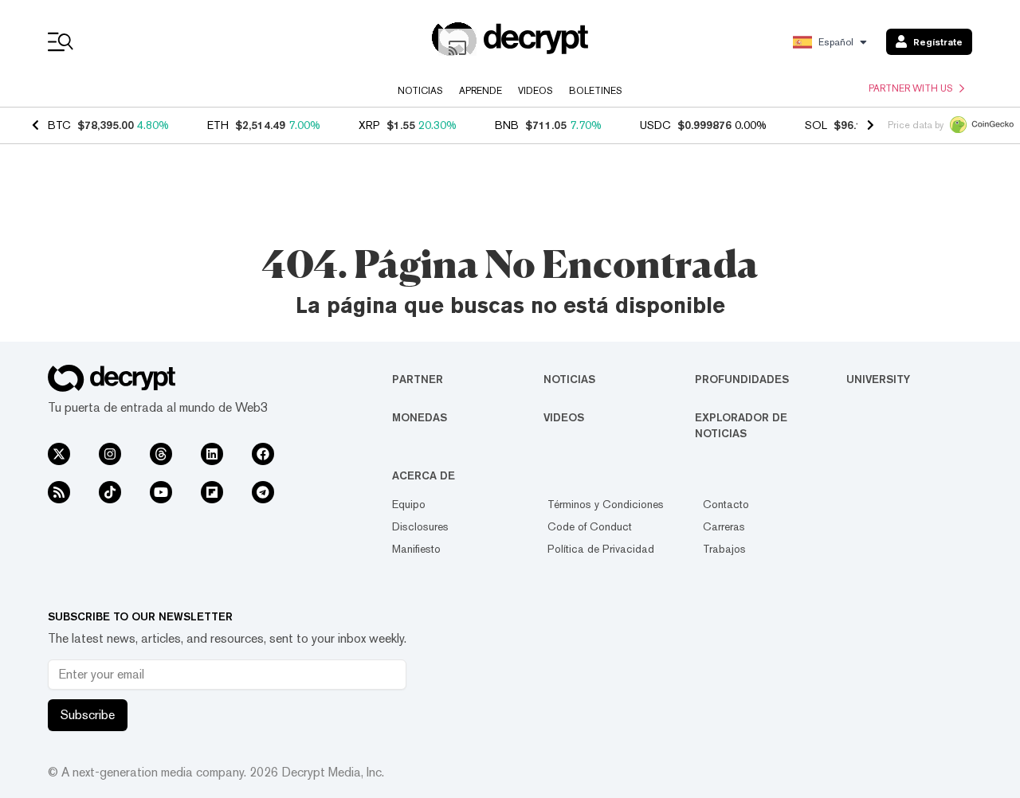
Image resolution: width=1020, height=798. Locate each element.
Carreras (724, 526)
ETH (218, 125)
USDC (655, 125)
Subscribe (88, 714)
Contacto (726, 504)
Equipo (409, 504)
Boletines (595, 90)
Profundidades (742, 379)
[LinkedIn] (212, 454)
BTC (59, 125)
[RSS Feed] (59, 492)
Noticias (420, 90)
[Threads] (161, 454)
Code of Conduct (589, 526)
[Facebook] (263, 454)
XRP (369, 125)
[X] (59, 454)
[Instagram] (110, 454)
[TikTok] (110, 492)
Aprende (480, 90)
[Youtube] (161, 492)
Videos (535, 90)
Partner (417, 379)
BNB (507, 125)
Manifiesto (416, 548)
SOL (816, 125)
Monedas (419, 417)
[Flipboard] (212, 492)
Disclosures (420, 526)
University (878, 379)
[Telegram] (263, 492)
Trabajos (724, 548)
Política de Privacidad (600, 548)
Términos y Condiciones (605, 504)
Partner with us (911, 88)
